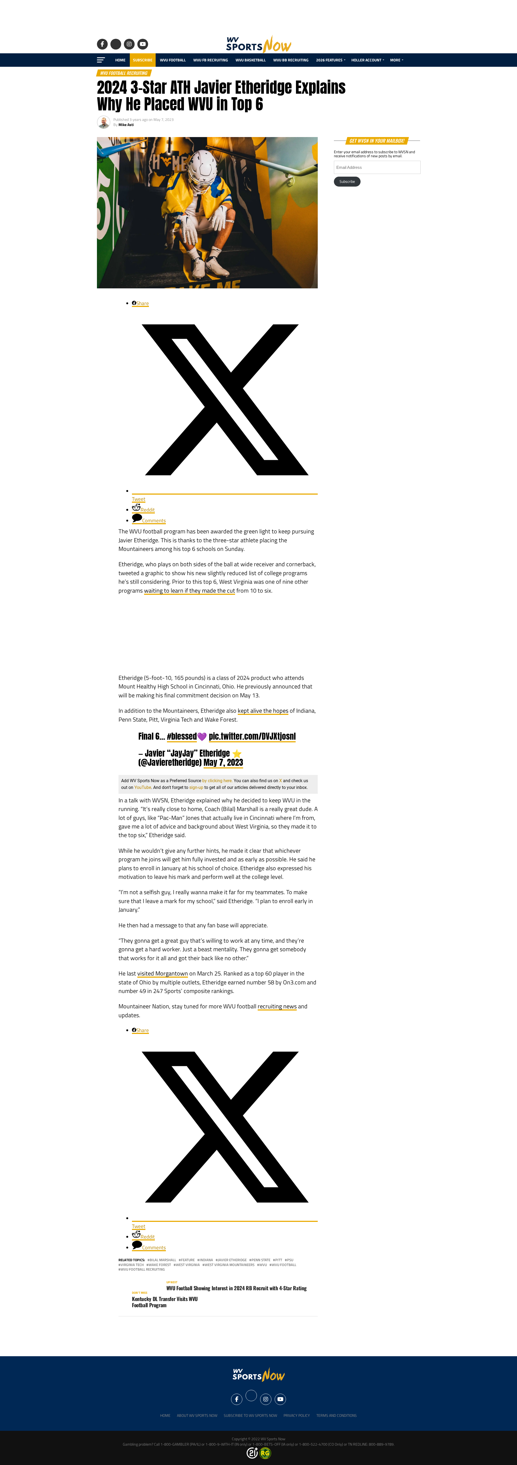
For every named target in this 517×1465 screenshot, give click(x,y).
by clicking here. (217, 780)
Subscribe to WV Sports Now (250, 1415)
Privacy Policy (297, 1415)
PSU (290, 1260)
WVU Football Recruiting (143, 1269)
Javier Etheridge (232, 1260)
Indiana (206, 1260)
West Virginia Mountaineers (229, 1265)
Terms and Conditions (336, 1415)
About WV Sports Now (197, 1415)
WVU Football (173, 60)
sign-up (196, 787)
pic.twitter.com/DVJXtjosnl (252, 736)
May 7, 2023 (223, 762)
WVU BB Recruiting (291, 60)
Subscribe (142, 60)
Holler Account (366, 60)
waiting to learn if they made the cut (189, 590)
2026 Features (329, 60)
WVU (263, 1265)
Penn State (260, 1260)
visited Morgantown (162, 973)
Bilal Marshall (163, 1260)
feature (188, 1260)
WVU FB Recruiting (210, 60)
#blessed (182, 736)
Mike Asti (126, 124)
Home (120, 60)
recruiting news (277, 1006)
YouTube (142, 787)
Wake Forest (160, 1265)
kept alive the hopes (263, 710)
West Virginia (188, 1265)
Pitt (278, 1260)
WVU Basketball (251, 60)
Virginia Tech (132, 1265)
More (395, 60)
